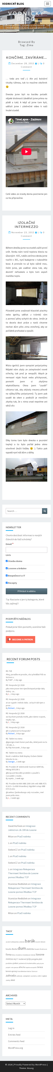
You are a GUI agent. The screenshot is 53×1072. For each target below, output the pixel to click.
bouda (8, 949)
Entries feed (14, 1034)
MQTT (16, 959)
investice (19, 955)
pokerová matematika (27, 963)
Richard (11, 708)
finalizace (43, 949)
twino (29, 971)
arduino (21, 942)
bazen (37, 942)
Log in (11, 1028)
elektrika (30, 949)
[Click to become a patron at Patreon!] (20, 639)
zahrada (11, 975)
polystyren (40, 963)
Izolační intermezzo (26, 224)
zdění (39, 976)
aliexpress (15, 942)
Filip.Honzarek (14, 747)
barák (30, 941)
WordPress (41, 1064)
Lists (8, 554)
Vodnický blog (13, 3)
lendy (33, 955)
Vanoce (34, 971)
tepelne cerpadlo (31, 967)
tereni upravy (11, 971)
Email (10, 544)
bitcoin (43, 942)
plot (40, 959)
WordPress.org (15, 1047)
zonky (8, 980)
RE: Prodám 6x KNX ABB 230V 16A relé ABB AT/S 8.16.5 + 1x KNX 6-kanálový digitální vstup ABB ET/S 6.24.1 (26, 786)
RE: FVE (9, 671)
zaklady (19, 976)
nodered (22, 959)
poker (15, 963)
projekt (8, 967)
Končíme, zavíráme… (26, 57)
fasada (37, 949)
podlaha (9, 963)
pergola (34, 959)
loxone (40, 954)
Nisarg (30, 1068)
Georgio (11, 761)
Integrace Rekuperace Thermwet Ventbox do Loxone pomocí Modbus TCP (23, 873)
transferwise (22, 971)
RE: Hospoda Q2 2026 (15, 685)
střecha (22, 967)
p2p (29, 958)
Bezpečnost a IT (16, 575)
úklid (13, 980)
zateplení (26, 976)
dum (22, 948)
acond (8, 942)
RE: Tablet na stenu (14, 738)
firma (8, 954)
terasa (40, 967)
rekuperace (14, 967)
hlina (13, 955)
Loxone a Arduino (17, 568)
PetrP (10, 680)
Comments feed (16, 1041)
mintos (9, 958)
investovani (27, 955)
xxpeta (11, 778)
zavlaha (33, 976)
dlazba (14, 949)
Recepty (12, 582)
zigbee (44, 976)
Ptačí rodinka (24, 836)
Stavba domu (15, 561)
